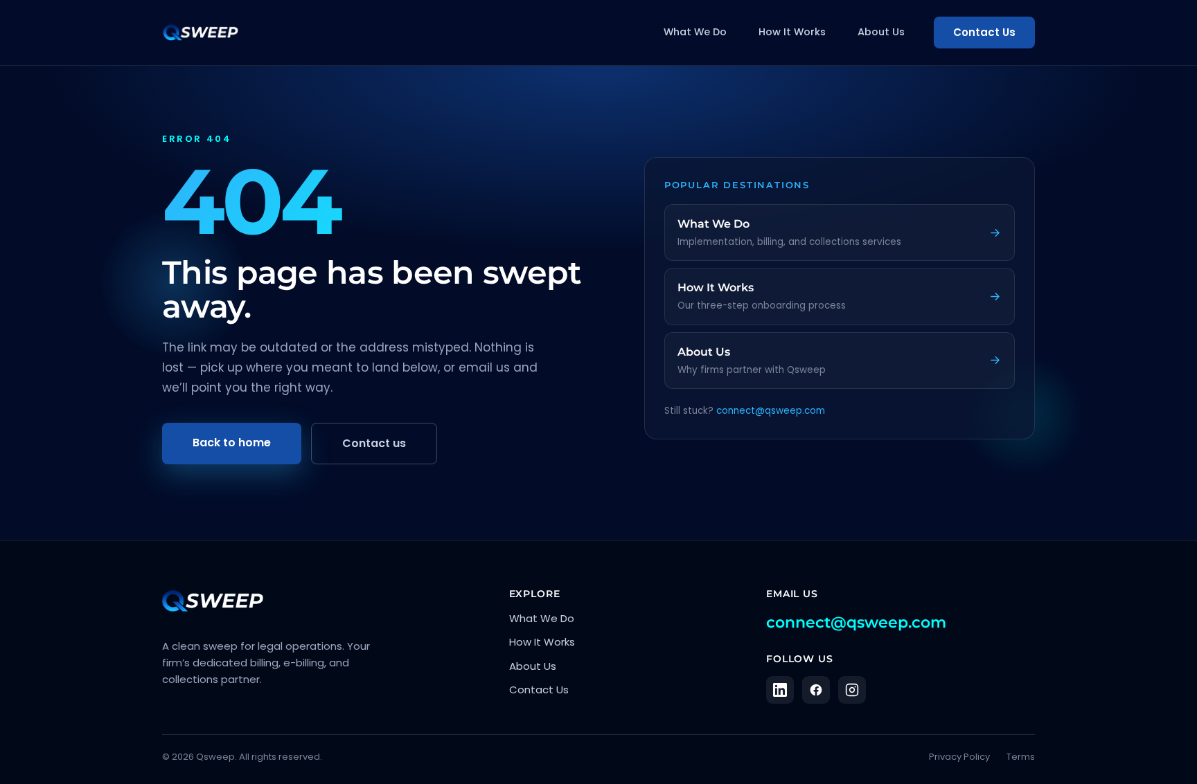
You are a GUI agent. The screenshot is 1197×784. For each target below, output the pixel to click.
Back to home (232, 442)
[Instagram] (852, 690)
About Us (881, 32)
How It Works (792, 32)
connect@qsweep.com (770, 410)
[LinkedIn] (780, 690)
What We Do (695, 32)
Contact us (374, 443)
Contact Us (984, 32)
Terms (1021, 756)
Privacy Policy (959, 756)
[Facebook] (816, 690)
